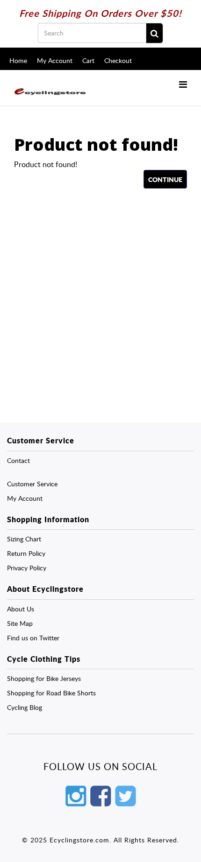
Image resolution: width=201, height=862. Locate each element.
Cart (88, 60)
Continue (165, 179)
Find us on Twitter (33, 637)
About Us (20, 608)
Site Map (20, 623)
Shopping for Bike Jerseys (44, 678)
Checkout (118, 60)
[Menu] (183, 84)
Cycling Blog (24, 707)
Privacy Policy (26, 567)
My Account (54, 60)
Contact (18, 460)
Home (18, 60)
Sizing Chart (24, 538)
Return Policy (26, 553)
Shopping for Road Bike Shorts (51, 692)
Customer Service (32, 483)
